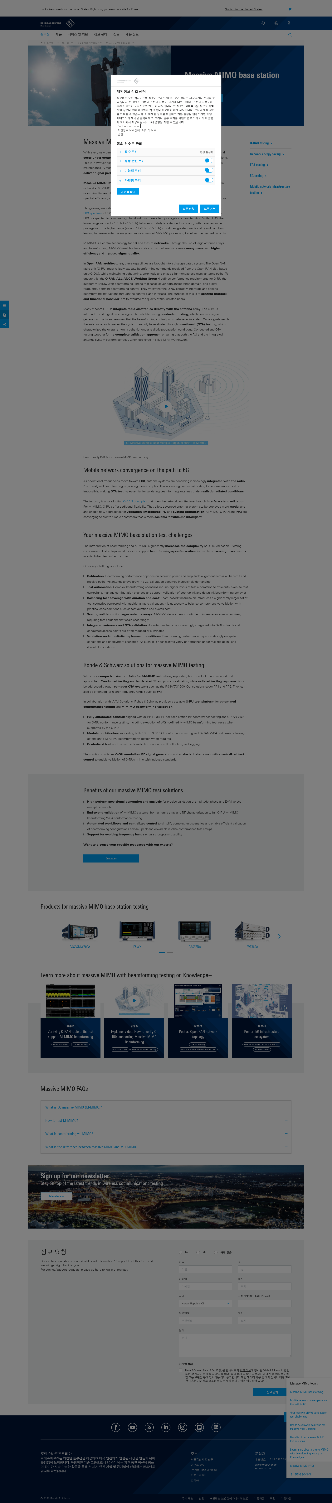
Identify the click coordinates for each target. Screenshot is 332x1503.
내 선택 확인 (128, 191)
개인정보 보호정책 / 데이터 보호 (137, 130)
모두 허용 (188, 208)
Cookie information (129, 126)
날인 (120, 134)
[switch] (209, 160)
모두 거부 (209, 208)
